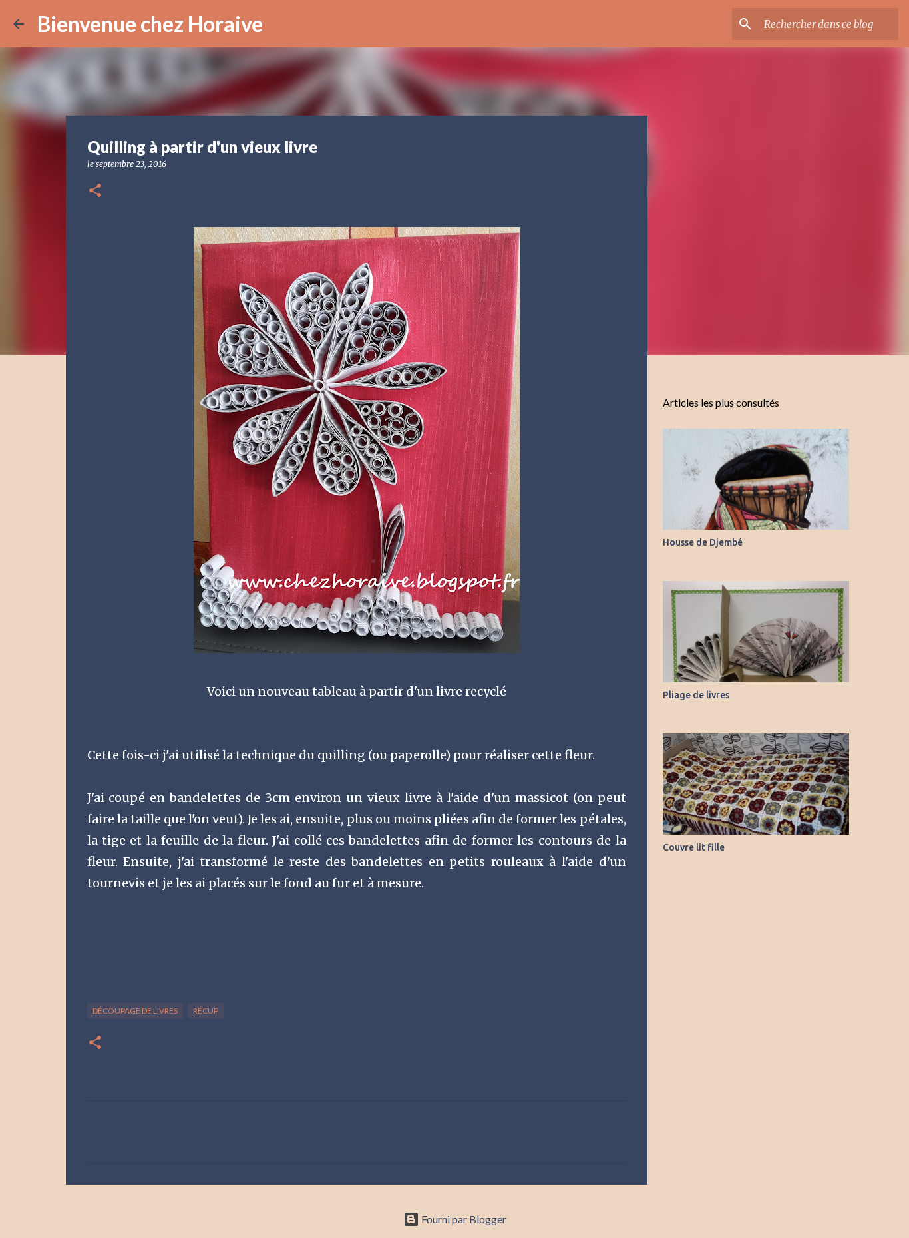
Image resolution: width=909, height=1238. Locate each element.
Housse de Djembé (703, 542)
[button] (95, 191)
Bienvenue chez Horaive (150, 24)
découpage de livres (135, 1011)
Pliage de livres (696, 695)
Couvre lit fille (694, 847)
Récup (205, 1011)
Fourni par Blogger (462, 1219)
